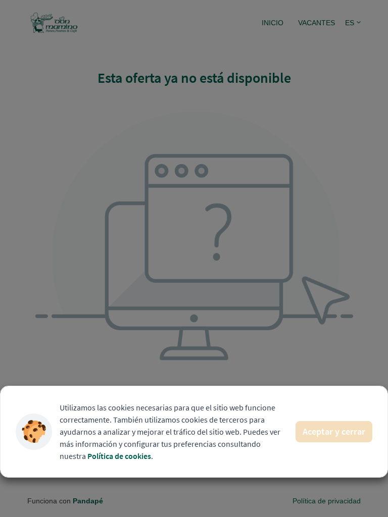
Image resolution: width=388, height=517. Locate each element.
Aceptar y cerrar (334, 431)
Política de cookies (119, 456)
